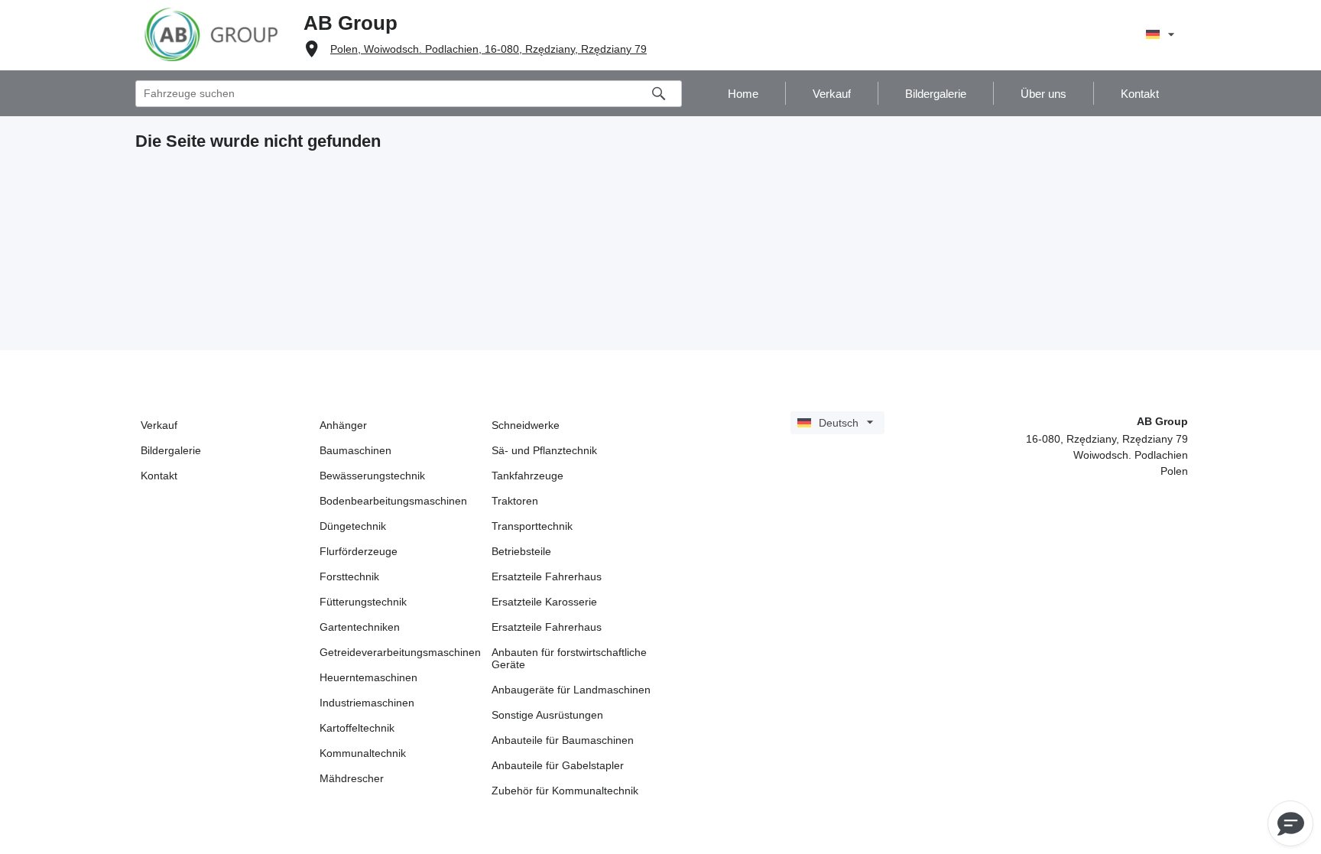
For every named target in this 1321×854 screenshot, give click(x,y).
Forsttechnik (349, 576)
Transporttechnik (532, 526)
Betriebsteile (521, 551)
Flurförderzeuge (359, 551)
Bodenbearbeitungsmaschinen (393, 501)
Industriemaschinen (367, 703)
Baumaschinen (355, 450)
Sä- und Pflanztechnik (544, 450)
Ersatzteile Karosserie (544, 602)
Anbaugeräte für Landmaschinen (571, 690)
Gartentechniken (360, 627)
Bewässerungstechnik (372, 475)
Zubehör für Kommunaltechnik (565, 790)
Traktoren (515, 501)
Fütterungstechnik (363, 602)
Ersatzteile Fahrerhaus (547, 576)
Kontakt (159, 475)
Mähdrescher (352, 778)
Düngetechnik (353, 526)
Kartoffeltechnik (357, 728)
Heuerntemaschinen (368, 677)
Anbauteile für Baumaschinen (563, 740)
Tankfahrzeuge (527, 475)
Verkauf (159, 425)
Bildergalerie (171, 450)
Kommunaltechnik (363, 753)
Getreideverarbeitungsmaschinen (400, 652)
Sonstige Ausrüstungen (547, 715)
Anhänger (343, 425)
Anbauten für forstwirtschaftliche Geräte (569, 658)
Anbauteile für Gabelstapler (558, 765)
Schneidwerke (526, 425)
